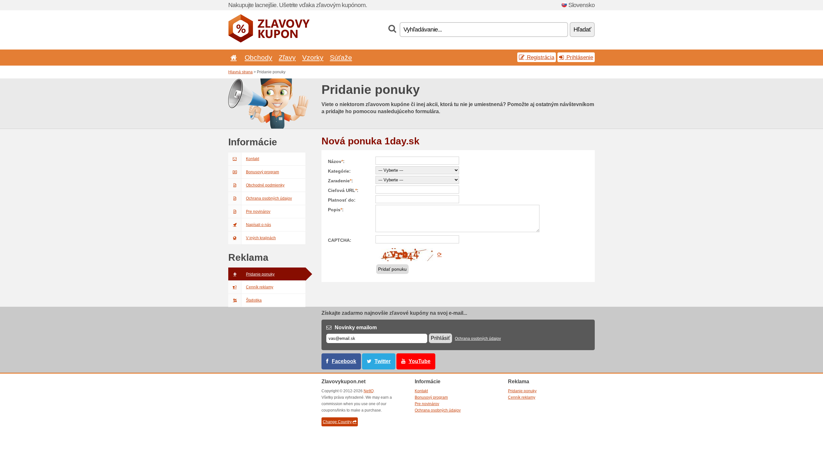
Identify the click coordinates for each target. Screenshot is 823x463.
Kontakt (252, 159)
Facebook (344, 361)
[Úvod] (232, 57)
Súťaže (341, 57)
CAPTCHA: (339, 240)
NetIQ (369, 391)
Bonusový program (262, 172)
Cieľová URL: (343, 190)
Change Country (337, 422)
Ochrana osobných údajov (269, 198)
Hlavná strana (240, 72)
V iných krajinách (261, 238)
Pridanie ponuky (260, 274)
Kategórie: (339, 171)
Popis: (336, 209)
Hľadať (582, 29)
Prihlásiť (440, 338)
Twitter (383, 361)
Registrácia (539, 57)
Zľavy (287, 57)
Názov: (336, 161)
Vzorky (312, 57)
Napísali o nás (258, 224)
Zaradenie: (340, 180)
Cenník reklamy (259, 287)
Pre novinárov (258, 211)
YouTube (419, 361)
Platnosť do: (342, 200)
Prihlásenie (579, 57)
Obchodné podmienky (265, 185)
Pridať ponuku (392, 269)
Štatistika (254, 300)
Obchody (258, 57)
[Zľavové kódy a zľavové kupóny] (269, 41)
